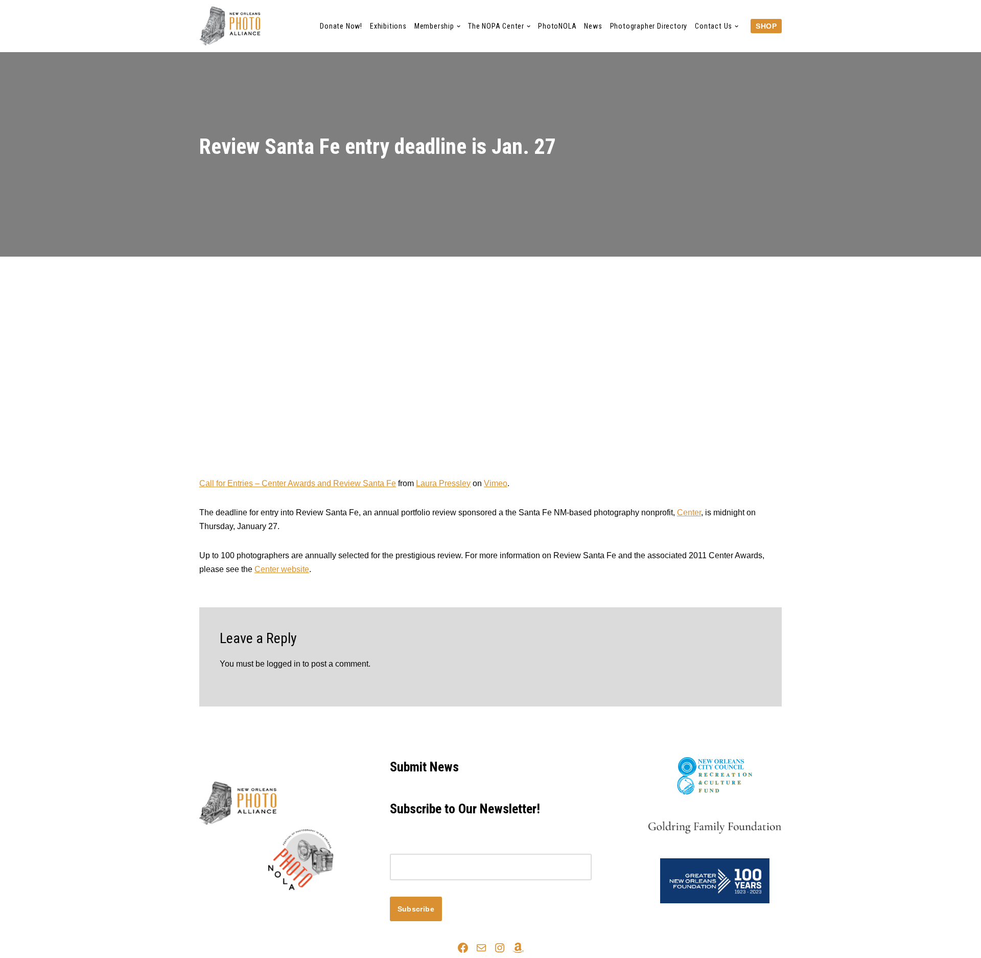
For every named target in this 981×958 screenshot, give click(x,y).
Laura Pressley (443, 483)
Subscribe (416, 909)
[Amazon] (518, 948)
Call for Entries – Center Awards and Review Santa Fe (297, 483)
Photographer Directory (649, 26)
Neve (209, 907)
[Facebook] (463, 948)
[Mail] (481, 948)
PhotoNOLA (557, 26)
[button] (458, 26)
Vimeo (495, 483)
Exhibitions (388, 26)
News (593, 26)
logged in (283, 663)
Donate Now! (341, 26)
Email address (416, 846)
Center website (281, 569)
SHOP (766, 26)
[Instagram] (500, 948)
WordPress (290, 907)
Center (689, 512)
